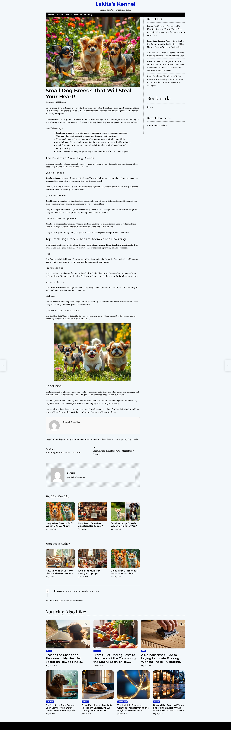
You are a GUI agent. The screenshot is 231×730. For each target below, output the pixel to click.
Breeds (51, 14)
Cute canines (91, 439)
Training (88, 14)
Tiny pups (118, 439)
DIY (143, 651)
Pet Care (68, 14)
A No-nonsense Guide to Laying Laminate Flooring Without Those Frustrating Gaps (160, 660)
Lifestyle (59, 14)
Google (150, 107)
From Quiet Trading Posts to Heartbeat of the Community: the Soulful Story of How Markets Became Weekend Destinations (165, 44)
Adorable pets (59, 439)
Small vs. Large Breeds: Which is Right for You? (124, 524)
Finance (85, 702)
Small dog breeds (105, 439)
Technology (122, 702)
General (97, 651)
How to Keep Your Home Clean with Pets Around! (60, 572)
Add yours (94, 591)
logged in (61, 600)
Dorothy (63, 102)
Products (78, 14)
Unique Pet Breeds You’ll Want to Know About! (59, 524)
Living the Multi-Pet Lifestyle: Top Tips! (89, 572)
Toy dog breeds (131, 439)
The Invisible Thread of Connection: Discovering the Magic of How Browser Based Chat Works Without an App (133, 710)
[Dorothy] (57, 475)
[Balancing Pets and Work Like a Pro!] (3, 365)
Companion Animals (75, 439)
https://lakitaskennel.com (76, 477)
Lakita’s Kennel (115, 4)
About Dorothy (71, 422)
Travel (49, 651)
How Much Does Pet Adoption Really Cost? (90, 524)
